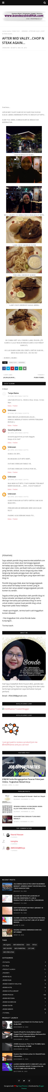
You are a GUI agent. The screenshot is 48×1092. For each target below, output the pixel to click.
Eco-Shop (24, 966)
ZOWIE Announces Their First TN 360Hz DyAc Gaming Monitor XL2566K (29, 1045)
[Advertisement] (24, 77)
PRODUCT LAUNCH (24, 969)
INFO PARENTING (20, 948)
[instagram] (29, 1080)
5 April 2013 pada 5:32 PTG (18, 450)
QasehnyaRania (14, 430)
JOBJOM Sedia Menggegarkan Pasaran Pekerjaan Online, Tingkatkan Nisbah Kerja (23, 780)
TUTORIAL (24, 1013)
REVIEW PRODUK (24, 995)
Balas (10, 406)
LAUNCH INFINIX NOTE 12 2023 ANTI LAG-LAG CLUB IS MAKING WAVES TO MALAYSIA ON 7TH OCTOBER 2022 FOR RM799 (30, 1066)
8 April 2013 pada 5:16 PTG (18, 497)
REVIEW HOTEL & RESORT (24, 991)
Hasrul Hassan (17, 834)
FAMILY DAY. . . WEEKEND (20, 31)
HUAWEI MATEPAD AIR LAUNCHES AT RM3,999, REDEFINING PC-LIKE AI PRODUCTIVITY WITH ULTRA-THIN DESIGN (29, 898)
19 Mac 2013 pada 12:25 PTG (19, 413)
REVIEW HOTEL (24, 987)
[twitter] (24, 1080)
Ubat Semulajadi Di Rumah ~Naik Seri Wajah (29, 796)
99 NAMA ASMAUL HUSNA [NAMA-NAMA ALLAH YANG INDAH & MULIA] (28, 807)
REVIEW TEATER (24, 1006)
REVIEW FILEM (24, 980)
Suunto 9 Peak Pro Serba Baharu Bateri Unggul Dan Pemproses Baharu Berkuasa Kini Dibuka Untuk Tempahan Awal (30, 1034)
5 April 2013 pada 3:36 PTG (18, 433)
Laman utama (6, 31)
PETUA (34, 945)
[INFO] (24, 767)
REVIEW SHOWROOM (24, 1002)
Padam (15, 406)
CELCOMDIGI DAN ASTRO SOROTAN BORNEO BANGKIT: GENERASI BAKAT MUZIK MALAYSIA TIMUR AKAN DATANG (30, 886)
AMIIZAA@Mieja (18, 848)
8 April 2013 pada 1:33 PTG (18, 479)
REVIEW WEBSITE (24, 1009)
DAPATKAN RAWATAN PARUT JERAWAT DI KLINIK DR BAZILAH (28, 909)
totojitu (14, 841)
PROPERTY (24, 973)
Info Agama (7, 945)
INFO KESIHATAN (18, 945)
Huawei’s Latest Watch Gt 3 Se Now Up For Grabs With (28, 1023)
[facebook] (19, 1080)
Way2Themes (23, 1086)
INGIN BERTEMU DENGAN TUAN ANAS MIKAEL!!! (27, 817)
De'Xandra (24, 962)
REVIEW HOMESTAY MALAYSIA (24, 984)
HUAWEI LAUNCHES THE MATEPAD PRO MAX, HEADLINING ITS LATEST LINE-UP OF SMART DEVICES (29, 920)
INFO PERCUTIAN (8, 952)
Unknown (6, 48)
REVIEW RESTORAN (24, 998)
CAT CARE (31, 948)
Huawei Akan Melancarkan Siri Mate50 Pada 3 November (29, 1055)
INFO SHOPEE (7, 948)
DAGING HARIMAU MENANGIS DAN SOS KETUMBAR (28, 931)
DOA (28, 945)
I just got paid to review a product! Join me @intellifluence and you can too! (19, 743)
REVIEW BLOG (24, 977)
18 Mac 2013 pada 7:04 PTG (18, 396)
